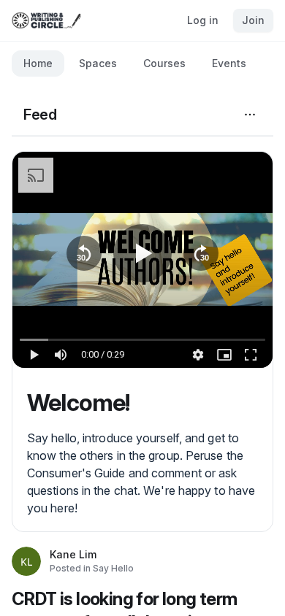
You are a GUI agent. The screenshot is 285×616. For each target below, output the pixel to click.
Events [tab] (229, 63)
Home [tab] (38, 63)
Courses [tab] (164, 63)
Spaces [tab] (98, 63)
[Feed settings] (250, 114)
